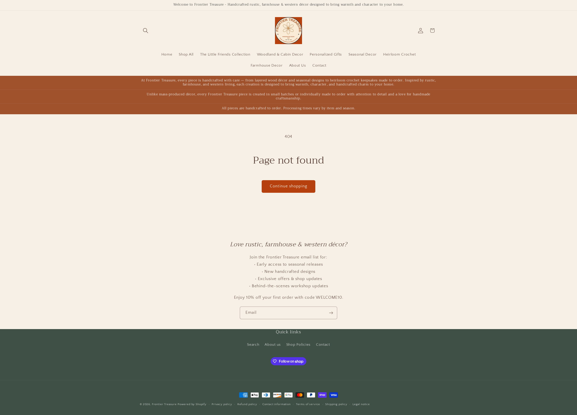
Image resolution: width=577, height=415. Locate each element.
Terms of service (308, 404)
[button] (146, 30)
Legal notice (361, 404)
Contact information (276, 404)
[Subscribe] (331, 313)
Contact (323, 344)
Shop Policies (298, 344)
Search (253, 344)
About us (273, 344)
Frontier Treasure (164, 404)
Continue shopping (288, 186)
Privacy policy (222, 404)
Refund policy (247, 404)
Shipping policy (336, 404)
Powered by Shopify (192, 404)
